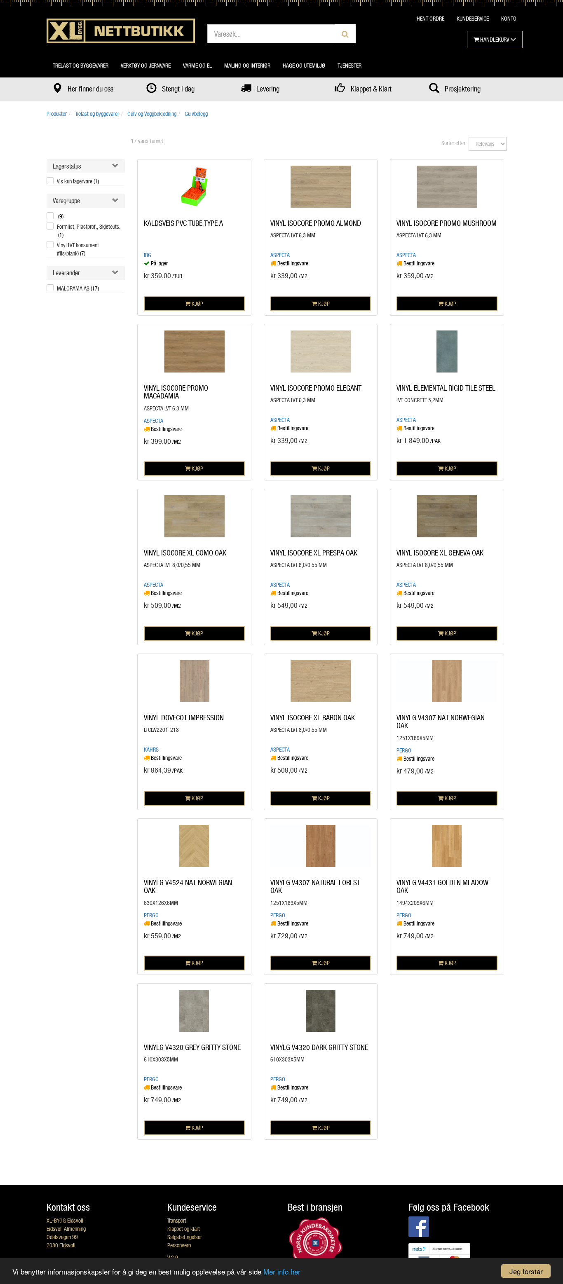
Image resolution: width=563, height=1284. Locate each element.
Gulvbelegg (196, 113)
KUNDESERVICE (473, 18)
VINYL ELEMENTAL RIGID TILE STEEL (445, 387)
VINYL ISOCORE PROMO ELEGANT (315, 387)
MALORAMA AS (78, 288)
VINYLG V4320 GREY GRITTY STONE (192, 1047)
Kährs (151, 749)
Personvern (179, 1245)
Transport (176, 1220)
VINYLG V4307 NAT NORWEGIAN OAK (440, 721)
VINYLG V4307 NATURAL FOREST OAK (315, 886)
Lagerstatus (67, 166)
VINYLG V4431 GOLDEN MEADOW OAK (442, 886)
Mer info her (281, 1271)
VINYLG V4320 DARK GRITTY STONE (319, 1047)
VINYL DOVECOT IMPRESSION (184, 717)
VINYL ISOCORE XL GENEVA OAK (439, 552)
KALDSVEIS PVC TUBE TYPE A (183, 222)
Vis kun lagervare (78, 181)
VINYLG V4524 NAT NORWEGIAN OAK (188, 886)
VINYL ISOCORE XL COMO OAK (185, 552)
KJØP (196, 303)
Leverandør (66, 272)
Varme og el (197, 65)
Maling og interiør (247, 65)
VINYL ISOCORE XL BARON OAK (312, 717)
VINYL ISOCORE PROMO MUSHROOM (446, 222)
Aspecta (280, 254)
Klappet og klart (183, 1228)
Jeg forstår (526, 1271)
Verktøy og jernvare (146, 65)
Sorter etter (453, 142)
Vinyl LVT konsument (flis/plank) (78, 249)
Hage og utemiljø (304, 65)
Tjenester (349, 65)
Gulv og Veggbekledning (151, 113)
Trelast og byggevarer (80, 65)
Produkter (57, 113)
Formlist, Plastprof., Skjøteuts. (88, 230)
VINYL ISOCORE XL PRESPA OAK (313, 552)
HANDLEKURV (494, 39)
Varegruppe (66, 200)
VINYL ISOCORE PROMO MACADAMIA (176, 392)
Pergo (403, 750)
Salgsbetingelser (184, 1236)
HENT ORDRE (430, 18)
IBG (147, 254)
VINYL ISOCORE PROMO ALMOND (315, 222)
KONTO (508, 18)
